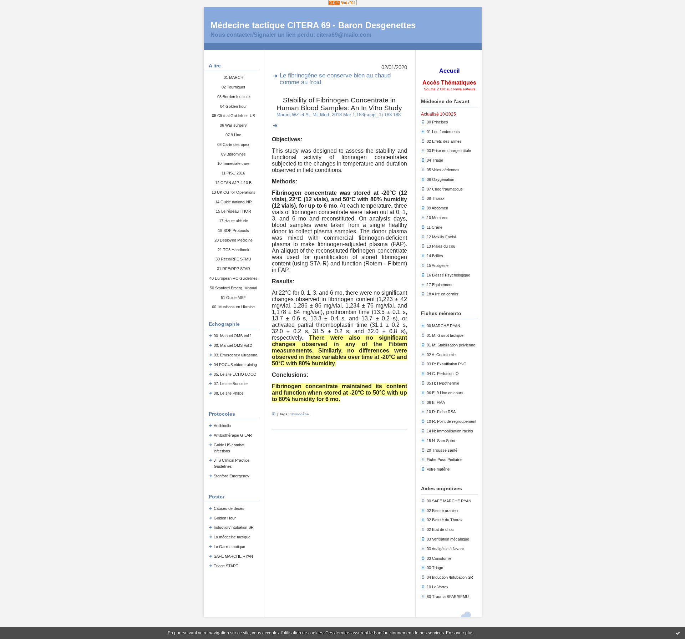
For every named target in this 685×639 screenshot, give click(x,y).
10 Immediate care (233, 163)
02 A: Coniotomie (441, 355)
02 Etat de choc (440, 529)
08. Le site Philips (229, 393)
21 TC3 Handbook (233, 250)
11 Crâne (434, 227)
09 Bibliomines (233, 154)
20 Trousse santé (442, 450)
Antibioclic (222, 426)
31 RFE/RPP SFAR (233, 269)
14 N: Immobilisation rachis (450, 431)
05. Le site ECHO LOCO (235, 374)
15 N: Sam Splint (441, 440)
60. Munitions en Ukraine (233, 307)
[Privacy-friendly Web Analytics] (342, 3)
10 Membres (437, 217)
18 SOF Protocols (233, 230)
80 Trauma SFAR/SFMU (448, 596)
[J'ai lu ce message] (678, 633)
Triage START (226, 566)
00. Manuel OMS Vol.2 (233, 345)
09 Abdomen (437, 208)
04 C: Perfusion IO (443, 373)
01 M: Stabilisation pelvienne (451, 345)
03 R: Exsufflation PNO (447, 364)
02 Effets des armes (444, 141)
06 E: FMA (436, 402)
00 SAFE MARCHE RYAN (449, 501)
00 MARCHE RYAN (443, 326)
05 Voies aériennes (443, 170)
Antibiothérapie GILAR (233, 435)
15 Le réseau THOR (233, 211)
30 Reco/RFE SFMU (233, 259)
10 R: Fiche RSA (441, 412)
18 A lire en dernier (442, 294)
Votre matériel (438, 469)
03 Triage (435, 568)
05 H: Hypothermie (443, 383)
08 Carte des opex (233, 144)
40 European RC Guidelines (233, 278)
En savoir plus (459, 632)
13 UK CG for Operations (233, 192)
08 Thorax (436, 198)
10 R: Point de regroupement (451, 421)
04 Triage (435, 160)
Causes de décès (229, 508)
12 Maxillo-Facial (441, 237)
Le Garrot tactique (229, 546)
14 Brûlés (435, 256)
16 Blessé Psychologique (448, 275)
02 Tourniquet (233, 87)
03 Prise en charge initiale (449, 150)
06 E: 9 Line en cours (445, 393)
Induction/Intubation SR (234, 527)
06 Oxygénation (440, 179)
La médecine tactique (232, 537)
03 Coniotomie (439, 558)
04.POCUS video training (235, 364)
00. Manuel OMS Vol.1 (233, 336)
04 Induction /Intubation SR (450, 577)
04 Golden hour (233, 106)
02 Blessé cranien (442, 510)
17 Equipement (439, 285)
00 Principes (437, 122)
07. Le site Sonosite (231, 383)
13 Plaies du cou (441, 246)
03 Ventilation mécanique (448, 539)
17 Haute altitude (233, 221)
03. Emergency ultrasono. (236, 355)
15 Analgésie (437, 265)
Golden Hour (225, 518)
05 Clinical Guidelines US (233, 115)
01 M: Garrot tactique (445, 335)
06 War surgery (233, 125)
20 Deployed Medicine (233, 240)
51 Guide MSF (233, 297)
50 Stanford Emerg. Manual (233, 288)
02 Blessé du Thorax (445, 520)
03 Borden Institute (233, 97)
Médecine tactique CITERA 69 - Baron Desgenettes (313, 25)
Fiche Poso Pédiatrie (444, 459)
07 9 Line (233, 135)
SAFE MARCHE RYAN (233, 556)
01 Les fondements (443, 132)
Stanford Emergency (231, 476)
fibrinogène (299, 414)
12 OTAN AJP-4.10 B (233, 183)
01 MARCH (233, 77)
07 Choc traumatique (445, 189)
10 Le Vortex (437, 587)
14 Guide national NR (233, 202)
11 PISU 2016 (233, 173)
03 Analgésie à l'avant (445, 549)
